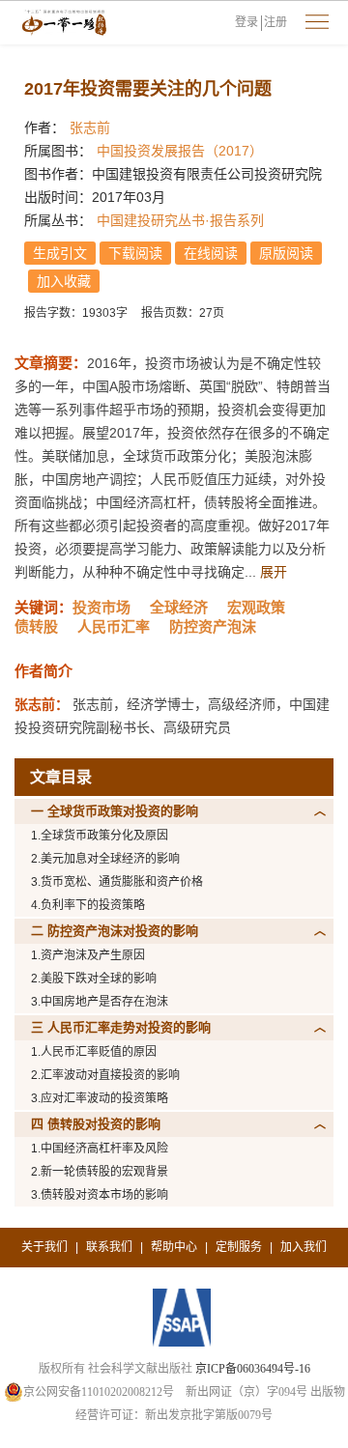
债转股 (36, 626)
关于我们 (44, 1247)
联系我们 (109, 1247)
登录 (246, 22)
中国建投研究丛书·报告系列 (180, 220)
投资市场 (101, 607)
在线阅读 (211, 253)
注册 (275, 22)
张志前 (90, 127)
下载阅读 (135, 253)
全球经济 (179, 607)
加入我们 (303, 1247)
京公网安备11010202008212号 (98, 1392)
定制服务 (239, 1247)
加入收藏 (64, 281)
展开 (273, 572)
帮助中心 (174, 1247)
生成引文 (60, 253)
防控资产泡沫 (212, 626)
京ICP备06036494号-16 (252, 1369)
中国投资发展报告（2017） (180, 150)
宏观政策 (256, 607)
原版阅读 (286, 253)
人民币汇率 (113, 626)
